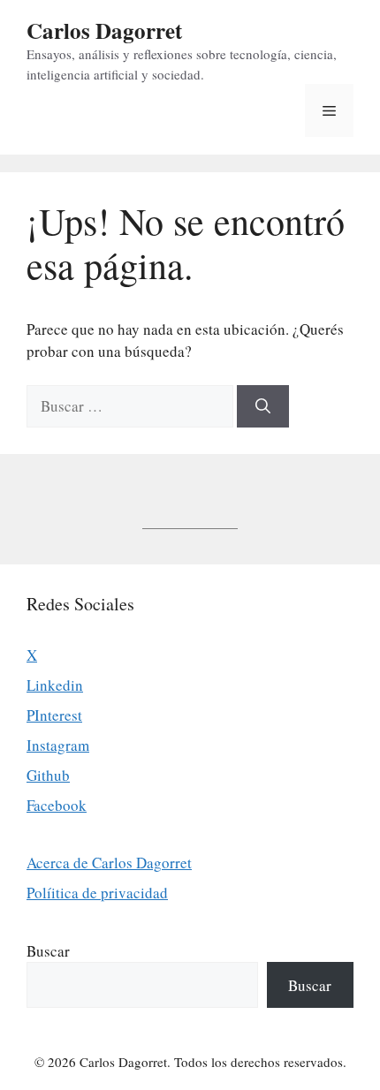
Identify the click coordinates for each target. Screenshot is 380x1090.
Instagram (58, 745)
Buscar (48, 951)
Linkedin (55, 685)
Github (48, 775)
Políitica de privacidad (97, 892)
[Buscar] (263, 406)
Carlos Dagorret (104, 30)
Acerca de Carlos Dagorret (109, 862)
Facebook (57, 805)
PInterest (54, 715)
